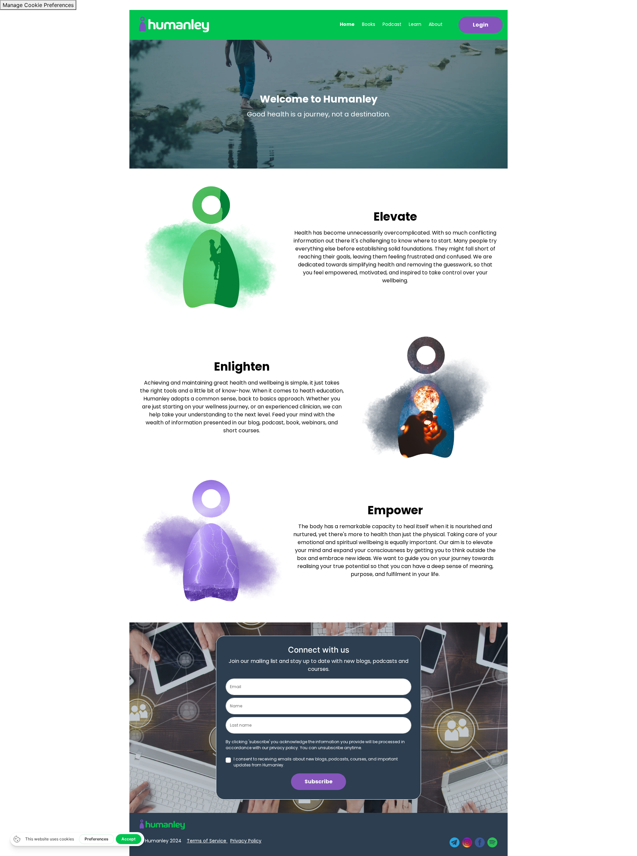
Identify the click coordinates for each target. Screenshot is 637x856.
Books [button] (368, 24)
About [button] (436, 24)
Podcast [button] (392, 24)
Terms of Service (207, 840)
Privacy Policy (245, 840)
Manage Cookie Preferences (38, 5)
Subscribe (318, 781)
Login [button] (480, 25)
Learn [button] (415, 24)
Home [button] (347, 24)
